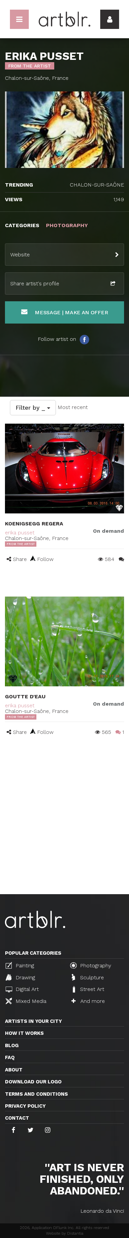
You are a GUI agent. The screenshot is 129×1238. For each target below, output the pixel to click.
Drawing (24, 977)
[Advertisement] (64, 826)
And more (92, 1001)
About (13, 1070)
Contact (17, 1118)
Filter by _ (31, 407)
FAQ (10, 1057)
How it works (24, 1033)
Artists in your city (33, 1021)
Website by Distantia (64, 1233)
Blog (12, 1045)
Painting (24, 965)
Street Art (91, 989)
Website (20, 254)
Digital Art (26, 989)
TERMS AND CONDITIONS (36, 1094)
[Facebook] (84, 339)
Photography (94, 965)
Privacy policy (25, 1106)
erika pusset (19, 532)
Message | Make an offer (70, 312)
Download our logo (33, 1082)
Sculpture (91, 977)
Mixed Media (30, 1001)
